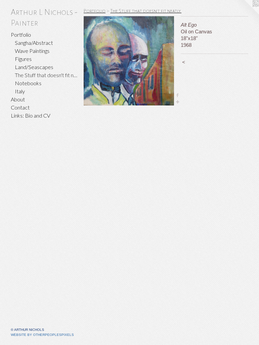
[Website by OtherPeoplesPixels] (245, 13)
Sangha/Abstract (34, 42)
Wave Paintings (32, 51)
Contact (20, 107)
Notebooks (28, 83)
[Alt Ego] (129, 60)
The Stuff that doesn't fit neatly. (46, 75)
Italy (20, 91)
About (18, 99)
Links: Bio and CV (30, 115)
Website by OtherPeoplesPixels (42, 335)
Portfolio (21, 34)
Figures (23, 59)
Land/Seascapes (34, 67)
